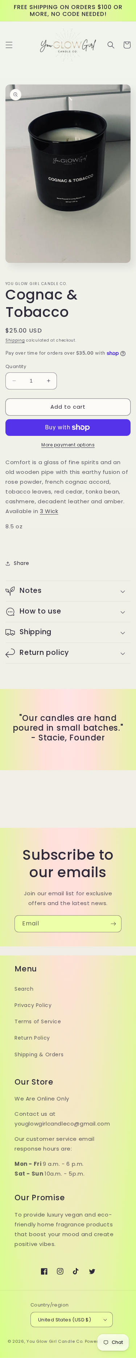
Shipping (15, 340)
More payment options (68, 445)
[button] (9, 45)
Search (24, 988)
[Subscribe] (113, 923)
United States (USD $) (64, 1319)
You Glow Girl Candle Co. (54, 1341)
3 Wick (49, 511)
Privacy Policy (33, 1005)
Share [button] (21, 563)
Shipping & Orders (39, 1054)
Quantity (15, 366)
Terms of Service (38, 1021)
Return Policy (32, 1037)
